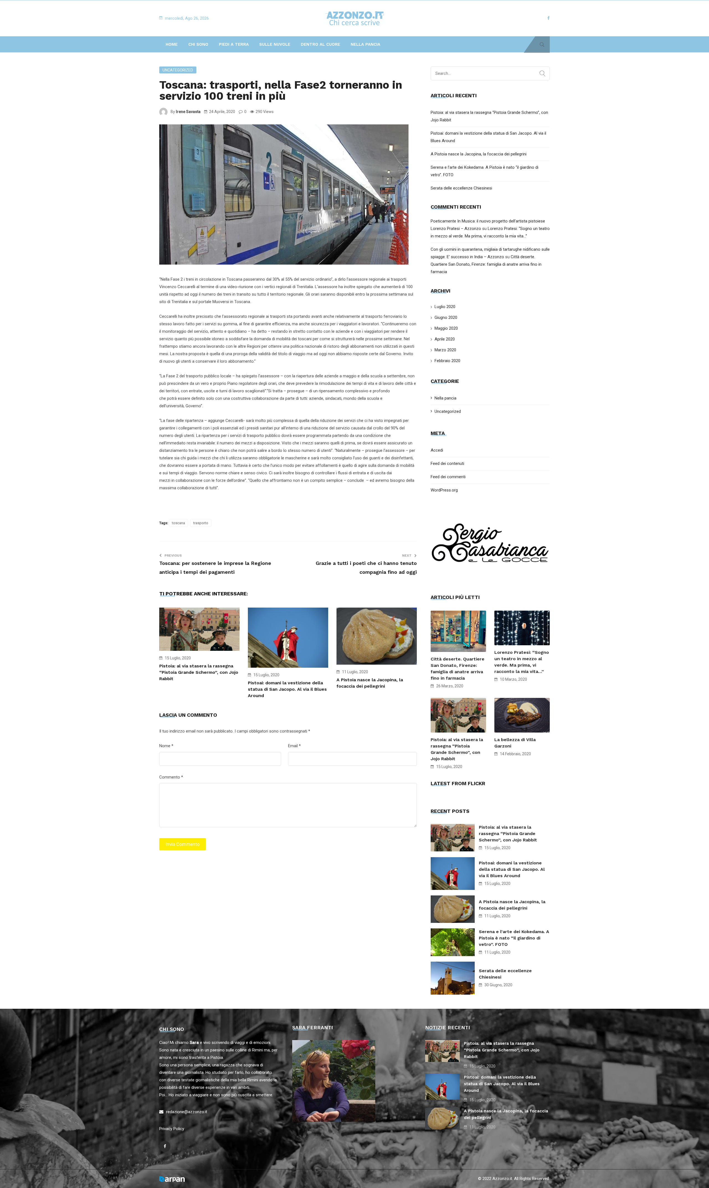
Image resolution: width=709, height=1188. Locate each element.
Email (294, 745)
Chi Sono (198, 44)
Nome (166, 745)
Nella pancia (365, 44)
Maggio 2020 (446, 328)
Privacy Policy (171, 1128)
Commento (171, 777)
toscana (178, 523)
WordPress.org (444, 490)
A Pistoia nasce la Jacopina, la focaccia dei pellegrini (478, 154)
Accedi (437, 450)
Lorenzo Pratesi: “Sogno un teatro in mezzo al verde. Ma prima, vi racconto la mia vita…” (521, 662)
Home (172, 44)
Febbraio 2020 (447, 360)
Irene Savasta (188, 111)
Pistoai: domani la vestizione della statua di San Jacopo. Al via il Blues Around (287, 689)
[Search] (542, 73)
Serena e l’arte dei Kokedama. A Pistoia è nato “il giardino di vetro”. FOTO (514, 938)
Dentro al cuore (320, 44)
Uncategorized (178, 70)
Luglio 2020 (445, 306)
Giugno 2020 (446, 317)
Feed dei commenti (448, 476)
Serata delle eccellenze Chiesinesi (461, 188)
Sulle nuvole (274, 44)
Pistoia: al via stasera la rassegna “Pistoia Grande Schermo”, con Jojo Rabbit (198, 672)
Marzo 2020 (445, 349)
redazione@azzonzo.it (186, 1111)
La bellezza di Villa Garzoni (515, 743)
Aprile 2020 (445, 339)
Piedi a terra (234, 44)
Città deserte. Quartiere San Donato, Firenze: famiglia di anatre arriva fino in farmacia (486, 264)
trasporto (200, 523)
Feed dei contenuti (447, 463)
